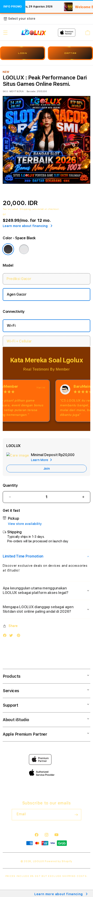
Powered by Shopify (58, 861)
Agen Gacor (17, 294)
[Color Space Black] (8, 249)
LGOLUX (38, 861)
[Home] (33, 33)
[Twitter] (12, 636)
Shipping (25, 209)
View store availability (25, 524)
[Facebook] (6, 636)
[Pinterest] (19, 636)
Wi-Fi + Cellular (19, 341)
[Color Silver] (24, 249)
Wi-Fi (11, 325)
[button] (5, 32)
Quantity (10, 485)
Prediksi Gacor (19, 279)
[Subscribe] (76, 814)
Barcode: (31, 91)
